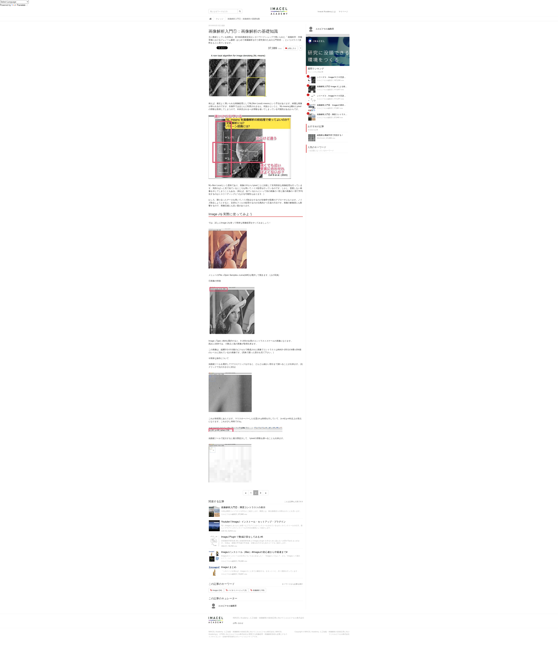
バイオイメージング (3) (237, 590)
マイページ (343, 11)
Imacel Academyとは (327, 11)
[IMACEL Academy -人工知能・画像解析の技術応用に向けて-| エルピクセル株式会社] (279, 12)
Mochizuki (321, 138)
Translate (21, 4)
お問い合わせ (238, 623)
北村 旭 (224, 530)
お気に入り (291, 48)
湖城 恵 (224, 546)
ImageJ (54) (217, 590)
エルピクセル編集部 (229, 514)
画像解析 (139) (258, 590)
